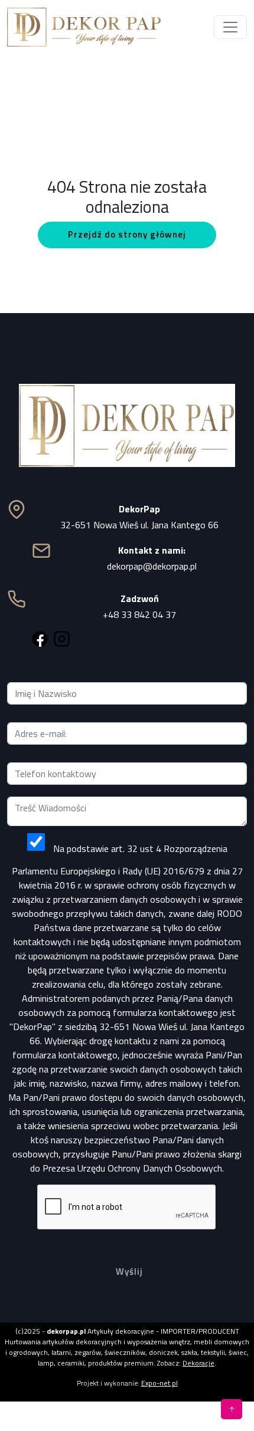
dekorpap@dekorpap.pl (152, 566)
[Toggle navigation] (230, 27)
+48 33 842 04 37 (139, 614)
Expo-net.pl (159, 1383)
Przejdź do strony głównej (127, 234)
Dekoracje (198, 1363)
